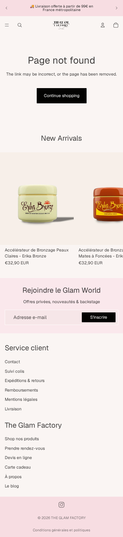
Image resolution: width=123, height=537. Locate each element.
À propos (13, 476)
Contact (12, 361)
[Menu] (7, 25)
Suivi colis (14, 371)
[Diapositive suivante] (116, 8)
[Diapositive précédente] (6, 8)
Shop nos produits (22, 438)
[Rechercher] (19, 25)
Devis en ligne (18, 458)
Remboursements (21, 390)
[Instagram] (61, 504)
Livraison (13, 409)
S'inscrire (98, 317)
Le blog (12, 486)
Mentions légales (21, 399)
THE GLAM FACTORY (68, 517)
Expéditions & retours (24, 380)
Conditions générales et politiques (61, 530)
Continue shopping (61, 95)
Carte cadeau (18, 467)
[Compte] (102, 25)
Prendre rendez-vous (25, 448)
